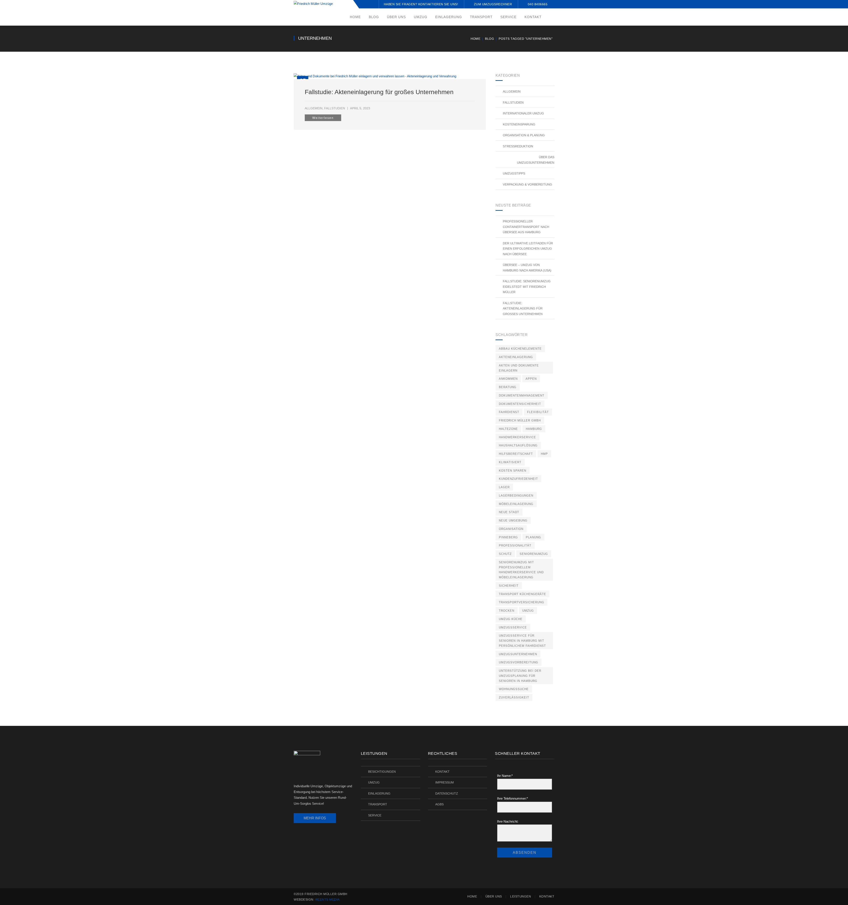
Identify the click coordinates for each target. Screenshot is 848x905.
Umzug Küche (510, 619)
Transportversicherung (521, 602)
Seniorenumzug (534, 554)
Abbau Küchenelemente (520, 348)
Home (475, 38)
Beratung (507, 387)
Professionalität (515, 545)
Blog (489, 38)
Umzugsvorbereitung (518, 662)
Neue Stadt (509, 512)
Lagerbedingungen (516, 495)
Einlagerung (379, 793)
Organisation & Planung (524, 135)
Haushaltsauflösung (518, 445)
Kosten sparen (512, 470)
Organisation (511, 529)
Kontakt (442, 771)
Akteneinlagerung (516, 357)
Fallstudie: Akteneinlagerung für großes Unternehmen (379, 92)
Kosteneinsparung (519, 124)
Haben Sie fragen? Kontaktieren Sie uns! (421, 4)
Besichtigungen (382, 771)
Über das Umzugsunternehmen (535, 159)
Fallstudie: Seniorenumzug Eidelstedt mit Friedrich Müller (527, 286)
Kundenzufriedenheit (518, 478)
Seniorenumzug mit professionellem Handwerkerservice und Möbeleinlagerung (521, 570)
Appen (531, 378)
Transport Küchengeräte (522, 594)
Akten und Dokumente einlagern (519, 368)
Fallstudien (334, 108)
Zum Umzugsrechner (493, 4)
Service (374, 815)
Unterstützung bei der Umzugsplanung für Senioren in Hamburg (520, 676)
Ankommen (508, 378)
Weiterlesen (323, 118)
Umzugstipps (514, 173)
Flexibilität (538, 412)
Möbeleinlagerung (516, 504)
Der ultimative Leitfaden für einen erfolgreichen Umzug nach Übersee (528, 248)
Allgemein (313, 108)
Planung (533, 537)
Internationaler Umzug (523, 113)
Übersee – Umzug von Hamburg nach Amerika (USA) (527, 267)
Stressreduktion (518, 146)
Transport (377, 804)
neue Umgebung (513, 520)
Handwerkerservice (517, 437)
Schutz (505, 554)
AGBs (439, 804)
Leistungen (520, 896)
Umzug (528, 610)
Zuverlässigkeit (514, 697)
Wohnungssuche (514, 689)
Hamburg (534, 429)
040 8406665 (538, 4)
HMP (544, 453)
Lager (504, 487)
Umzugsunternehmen (518, 654)
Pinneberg (508, 537)
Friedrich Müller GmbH (520, 420)
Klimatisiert (510, 462)
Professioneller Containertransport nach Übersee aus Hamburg (526, 227)
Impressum (444, 782)
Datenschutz (446, 793)
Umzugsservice (513, 627)
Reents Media (327, 899)
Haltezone (508, 429)
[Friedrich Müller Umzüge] (313, 3)
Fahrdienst (509, 412)
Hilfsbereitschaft (516, 453)
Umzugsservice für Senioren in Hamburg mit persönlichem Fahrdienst (522, 640)
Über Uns (493, 896)
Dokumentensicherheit (520, 404)
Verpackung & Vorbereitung (527, 184)
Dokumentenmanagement (521, 395)
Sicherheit (509, 585)
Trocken (506, 610)
